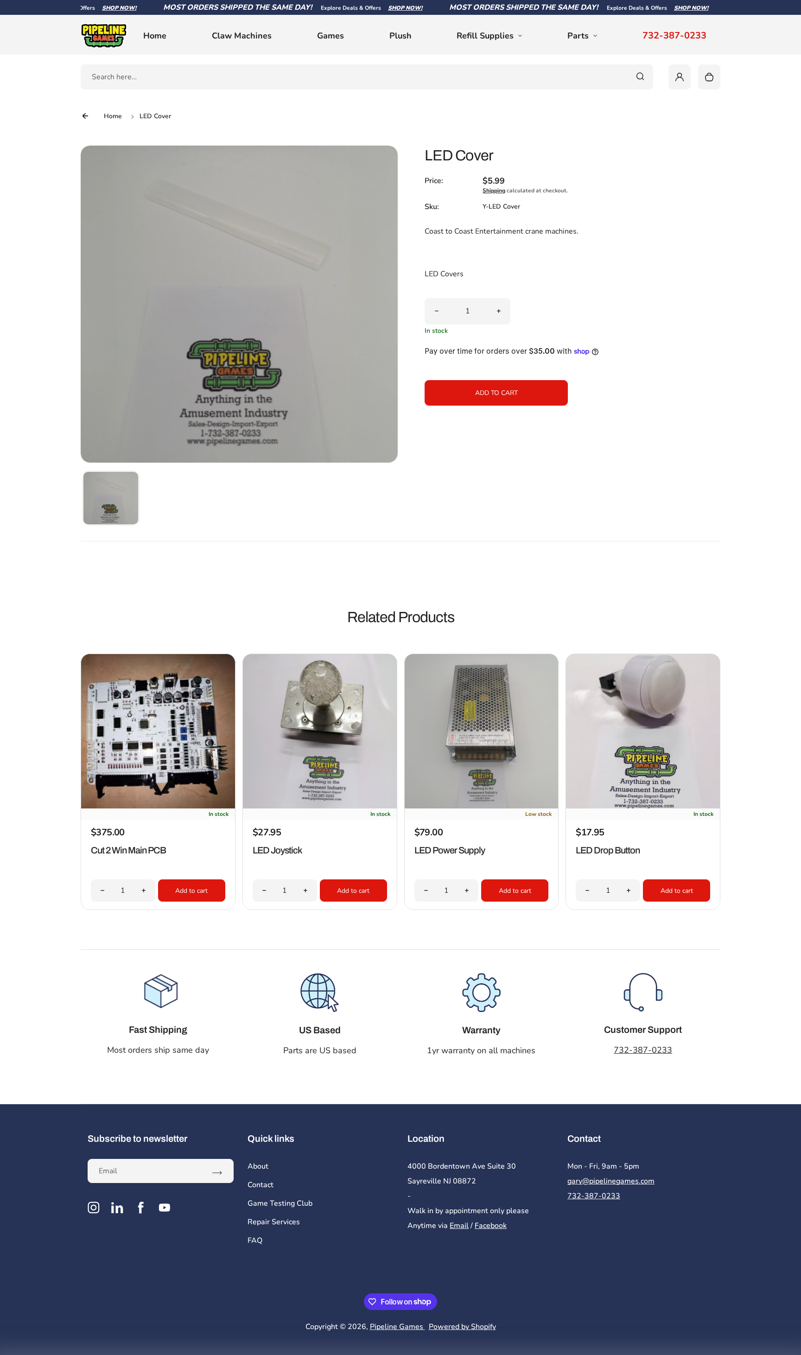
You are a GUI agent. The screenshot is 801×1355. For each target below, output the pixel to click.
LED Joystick (277, 850)
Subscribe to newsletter (137, 1138)
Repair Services (274, 1222)
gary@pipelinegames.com (611, 1181)
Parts (578, 35)
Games (330, 35)
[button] (111, 499)
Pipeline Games (397, 1327)
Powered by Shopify (462, 1327)
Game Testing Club (280, 1203)
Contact (260, 1185)
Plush (400, 35)
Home (154, 35)
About (258, 1166)
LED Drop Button (608, 850)
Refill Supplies (485, 35)
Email (459, 1226)
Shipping (494, 190)
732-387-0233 (674, 35)
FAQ (255, 1240)
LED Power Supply (449, 850)
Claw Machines (242, 35)
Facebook (491, 1226)
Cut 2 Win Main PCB (128, 850)
